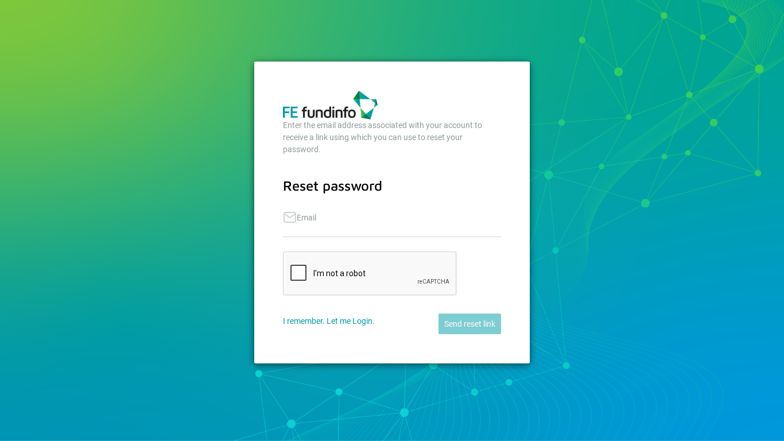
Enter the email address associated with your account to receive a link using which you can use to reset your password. (382, 137)
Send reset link (469, 323)
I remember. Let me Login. (329, 321)
